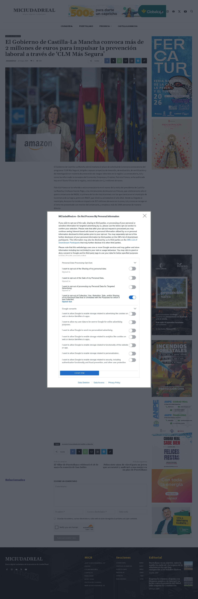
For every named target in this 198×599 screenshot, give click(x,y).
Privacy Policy (114, 382)
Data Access (99, 382)
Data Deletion (84, 382)
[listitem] (99, 262)
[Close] (145, 216)
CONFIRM (80, 373)
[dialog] (99, 299)
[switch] (132, 268)
